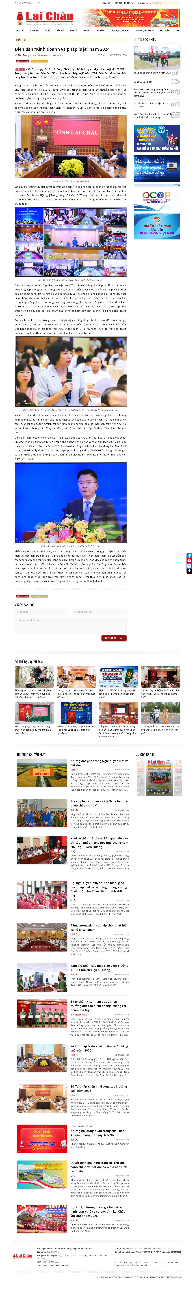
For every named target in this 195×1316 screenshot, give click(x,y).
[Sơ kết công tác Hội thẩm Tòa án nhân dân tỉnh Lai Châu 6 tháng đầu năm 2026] (160, 677)
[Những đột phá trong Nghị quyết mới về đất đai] (42, 773)
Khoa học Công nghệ (120, 30)
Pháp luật (164, 30)
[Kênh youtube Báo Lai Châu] (189, 560)
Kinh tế (73, 30)
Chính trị (34, 30)
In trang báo (23, 61)
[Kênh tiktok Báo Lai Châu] (189, 571)
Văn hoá (60, 30)
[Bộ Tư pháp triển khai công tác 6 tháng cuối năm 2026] (42, 1098)
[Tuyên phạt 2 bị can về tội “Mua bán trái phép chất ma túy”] (42, 813)
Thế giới (86, 30)
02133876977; (53, 1262)
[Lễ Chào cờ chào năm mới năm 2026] (157, 57)
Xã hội (48, 30)
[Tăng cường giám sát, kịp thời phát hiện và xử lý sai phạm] (42, 937)
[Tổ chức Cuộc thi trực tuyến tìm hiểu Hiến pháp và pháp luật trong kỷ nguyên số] (76, 713)
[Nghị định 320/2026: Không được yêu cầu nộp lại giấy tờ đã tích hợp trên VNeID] (118, 677)
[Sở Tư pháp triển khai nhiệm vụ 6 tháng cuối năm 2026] (42, 1058)
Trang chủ (19, 30)
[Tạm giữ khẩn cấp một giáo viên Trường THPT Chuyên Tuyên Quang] (42, 977)
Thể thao (100, 30)
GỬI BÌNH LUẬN (115, 638)
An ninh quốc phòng (145, 30)
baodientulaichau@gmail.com (55, 1265)
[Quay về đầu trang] (189, 1309)
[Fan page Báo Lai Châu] (189, 555)
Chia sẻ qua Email (40, 61)
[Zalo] (189, 566)
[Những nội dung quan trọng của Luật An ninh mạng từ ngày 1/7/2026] (42, 1139)
